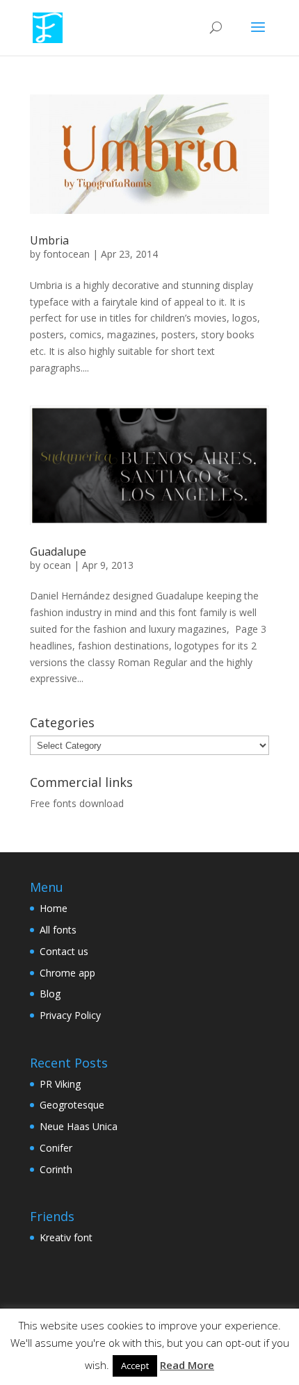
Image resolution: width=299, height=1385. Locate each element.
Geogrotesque (72, 1104)
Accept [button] (135, 1365)
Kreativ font (66, 1237)
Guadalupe (58, 551)
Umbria (49, 240)
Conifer (56, 1147)
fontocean (66, 253)
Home (53, 908)
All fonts (58, 929)
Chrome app (67, 972)
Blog (50, 993)
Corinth (56, 1169)
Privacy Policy (70, 1015)
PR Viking (60, 1083)
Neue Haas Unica (79, 1126)
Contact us (64, 951)
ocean (57, 565)
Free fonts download (77, 803)
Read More (187, 1365)
